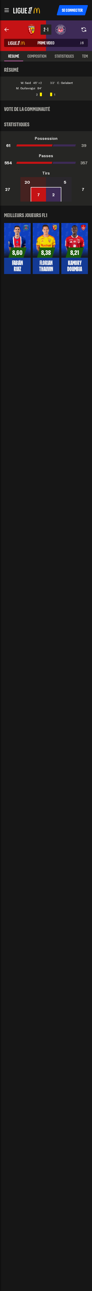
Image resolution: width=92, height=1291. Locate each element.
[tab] (13, 56)
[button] (6, 10)
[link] (6, 29)
